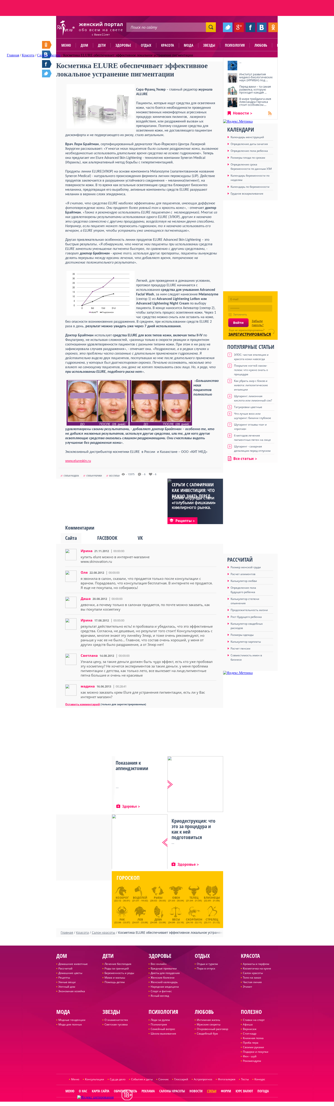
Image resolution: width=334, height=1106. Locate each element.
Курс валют (244, 1091)
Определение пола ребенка (249, 151)
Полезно (284, 45)
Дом (84, 45)
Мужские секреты (208, 1024)
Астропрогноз (203, 1079)
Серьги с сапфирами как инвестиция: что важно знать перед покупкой (193, 493)
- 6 (143, 474)
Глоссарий (181, 1079)
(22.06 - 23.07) (122, 920)
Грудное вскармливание (247, 193)
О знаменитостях (116, 1020)
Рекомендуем (252, 1061)
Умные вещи (67, 982)
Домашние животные (73, 964)
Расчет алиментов (243, 574)
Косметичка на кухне (257, 968)
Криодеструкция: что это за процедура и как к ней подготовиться (193, 828)
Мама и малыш (115, 977)
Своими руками (253, 1047)
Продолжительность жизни (249, 610)
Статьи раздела (71, 475)
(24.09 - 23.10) (176, 920)
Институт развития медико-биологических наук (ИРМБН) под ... (256, 77)
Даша (86, 598)
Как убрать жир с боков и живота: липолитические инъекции (251, 385)
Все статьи (114, 475)
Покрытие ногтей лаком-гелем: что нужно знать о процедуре (251, 370)
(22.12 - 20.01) (122, 899)
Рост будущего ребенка (246, 617)
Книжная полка (253, 1038)
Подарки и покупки (255, 1052)
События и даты (142, 1079)
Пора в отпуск (206, 968)
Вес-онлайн (159, 964)
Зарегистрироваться (249, 334)
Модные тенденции (71, 1020)
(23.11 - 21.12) (212, 920)
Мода (188, 45)
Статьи (211, 1091)
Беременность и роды (119, 973)
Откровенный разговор (212, 1029)
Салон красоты (253, 973)
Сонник (163, 1079)
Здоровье (123, 45)
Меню (66, 45)
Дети (102, 45)
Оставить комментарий (82, 704)
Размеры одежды (242, 635)
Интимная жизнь (208, 1020)
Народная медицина (165, 987)
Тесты (245, 1079)
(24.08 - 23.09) (158, 920)
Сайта (71, 537)
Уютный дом (66, 987)
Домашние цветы (70, 973)
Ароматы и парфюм (256, 964)
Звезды (209, 45)
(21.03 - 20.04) (176, 899)
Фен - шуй (250, 1056)
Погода (263, 1091)
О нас (83, 1091)
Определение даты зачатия (249, 144)
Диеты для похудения (165, 973)
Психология (235, 45)
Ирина (86, 550)
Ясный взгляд (160, 996)
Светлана (89, 655)
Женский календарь (164, 982)
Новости (241, 113)
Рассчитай (65, 968)
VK (140, 537)
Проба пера (250, 1043)
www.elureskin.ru (78, 461)
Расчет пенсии (240, 648)
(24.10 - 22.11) (194, 920)
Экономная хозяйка (71, 991)
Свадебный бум (207, 1033)
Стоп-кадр (249, 1033)
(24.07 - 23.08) (140, 920)
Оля (84, 572)
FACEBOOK (107, 537)
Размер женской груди (246, 567)
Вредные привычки (164, 968)
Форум (226, 1091)
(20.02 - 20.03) (158, 899)
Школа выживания (163, 1033)
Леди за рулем (160, 1020)
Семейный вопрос (163, 1029)
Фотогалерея (226, 1079)
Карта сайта (100, 1091)
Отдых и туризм (207, 964)
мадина (88, 686)
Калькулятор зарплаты (246, 642)
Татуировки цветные (248, 407)
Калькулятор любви (244, 581)
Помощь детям (115, 982)
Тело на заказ (252, 977)
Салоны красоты (172, 1091)
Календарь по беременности (250, 187)
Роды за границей (117, 968)
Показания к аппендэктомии (132, 765)
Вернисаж (250, 1029)
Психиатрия (159, 1024)
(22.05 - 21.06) (212, 899)
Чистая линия (252, 982)
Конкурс (259, 1079)
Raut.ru (152, 1104)
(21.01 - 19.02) (140, 899)
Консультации (94, 1079)
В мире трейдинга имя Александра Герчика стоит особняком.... (255, 102)
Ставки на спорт (254, 1020)
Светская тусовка (116, 1024)
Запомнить (240, 314)
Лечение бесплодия (118, 964)
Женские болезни (162, 977)
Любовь (260, 45)
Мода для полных (70, 1024)
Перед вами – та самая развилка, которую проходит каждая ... (255, 89)
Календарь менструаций (247, 137)
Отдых (146, 45)
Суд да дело (117, 1079)
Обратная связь (125, 1091)
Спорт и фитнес (161, 991)
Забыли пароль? (258, 323)
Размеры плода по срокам (248, 158)
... (240, 62)
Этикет (247, 987)
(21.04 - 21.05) (194, 899)
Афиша (248, 1024)
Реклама (148, 1091)
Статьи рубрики (94, 475)
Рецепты (64, 977)
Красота (167, 45)
